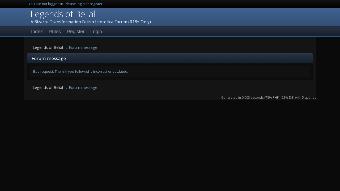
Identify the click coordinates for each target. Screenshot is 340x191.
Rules (55, 31)
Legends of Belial (63, 14)
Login (96, 31)
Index (37, 31)
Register (75, 31)
